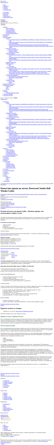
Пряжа (7, 38)
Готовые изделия (10, 80)
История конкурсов (11, 32)
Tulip (32, 72)
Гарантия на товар (10, 166)
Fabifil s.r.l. (19, 54)
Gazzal (28, 39)
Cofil (10, 61)
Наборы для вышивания (12, 75)
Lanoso (22, 42)
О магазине (6, 12)
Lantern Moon (12, 73)
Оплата (5, 90)
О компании (6, 380)
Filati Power (45, 54)
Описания (11, 66)
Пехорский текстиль (30, 44)
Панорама (18, 73)
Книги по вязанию (13, 49)
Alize (10, 39)
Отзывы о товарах (7, 383)
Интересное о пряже (8, 85)
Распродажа (6, 34)
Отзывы (24, 207)
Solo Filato (11, 43)
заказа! (31, 311)
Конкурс (5, 27)
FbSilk (32, 57)
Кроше (10, 79)
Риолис (13, 77)
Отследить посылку (8, 95)
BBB (25, 39)
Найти (15, 97)
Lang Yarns (17, 42)
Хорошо (2, 443)
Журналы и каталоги (11, 48)
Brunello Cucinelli (34, 54)
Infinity (38, 39)
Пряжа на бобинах (10, 53)
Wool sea (11, 44)
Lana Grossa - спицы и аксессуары (23, 72)
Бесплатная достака (11, 167)
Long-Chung (27, 42)
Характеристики (10, 207)
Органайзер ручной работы (27, 68)
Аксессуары (12, 81)
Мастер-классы (9, 63)
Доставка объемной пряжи (12, 92)
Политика (5, 387)
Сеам (47, 44)
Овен (10, 77)
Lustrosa (49, 57)
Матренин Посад (13, 76)
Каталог (6, 183)
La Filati (48, 39)
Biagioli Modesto (13, 58)
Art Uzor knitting (13, 71)
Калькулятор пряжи (8, 17)
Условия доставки (10, 165)
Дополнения (27, 73)
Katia (41, 39)
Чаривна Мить (19, 77)
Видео (7, 89)
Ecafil (15, 54)
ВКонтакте (6, 6)
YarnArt (15, 44)
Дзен (4, 4)
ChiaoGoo (15, 70)
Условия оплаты (10, 164)
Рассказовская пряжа (40, 44)
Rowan (34, 42)
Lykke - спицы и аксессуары (23, 71)
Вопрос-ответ (6, 410)
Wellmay (16, 43)
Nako (31, 42)
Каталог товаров (7, 37)
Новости (8, 86)
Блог (7, 87)
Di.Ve (10, 60)
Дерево (7, 205)
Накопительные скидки (9, 84)
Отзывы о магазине (8, 382)
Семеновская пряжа (13, 46)
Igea (13, 60)
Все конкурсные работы (12, 33)
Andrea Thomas (15, 39)
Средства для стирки (40, 68)
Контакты (5, 14)
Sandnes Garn (43, 42)
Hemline (49, 68)
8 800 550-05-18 (4, 2)
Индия (12, 203)
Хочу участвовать (10, 29)
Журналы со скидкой (14, 52)
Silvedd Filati (17, 60)
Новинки (5, 36)
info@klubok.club (5, 416)
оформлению (26, 311)
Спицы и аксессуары (11, 67)
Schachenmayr (49, 42)
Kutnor (44, 39)
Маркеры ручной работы (15, 68)
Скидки (8, 162)
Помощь (5, 394)
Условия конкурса (10, 30)
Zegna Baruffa (33, 60)
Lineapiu (46, 60)
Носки (10, 82)
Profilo (22, 57)
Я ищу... (16, 22)
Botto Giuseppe (27, 57)
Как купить (6, 13)
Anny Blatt (21, 39)
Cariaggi (40, 54)
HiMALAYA (33, 39)
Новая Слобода (21, 76)
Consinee (11, 57)
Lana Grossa (12, 42)
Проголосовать (9, 28)
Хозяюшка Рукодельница (40, 46)
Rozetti (37, 42)
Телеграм (5, 8)
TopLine (50, 60)
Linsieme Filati (40, 60)
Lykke (9, 202)
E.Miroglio (11, 54)
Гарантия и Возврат (8, 94)
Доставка (5, 91)
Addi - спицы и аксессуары (37, 71)
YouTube (5, 7)
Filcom (23, 54)
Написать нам (6, 16)
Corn (31, 73)
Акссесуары (11, 204)
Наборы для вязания (11, 62)
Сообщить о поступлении (7, 199)
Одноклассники (7, 9)
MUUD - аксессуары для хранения (41, 73)
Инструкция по (19, 311)
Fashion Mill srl (16, 57)
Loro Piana (36, 57)
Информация (6, 404)
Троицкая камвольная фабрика (26, 46)
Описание (3, 207)
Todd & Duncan (43, 57)
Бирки (22, 73)
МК (10, 65)
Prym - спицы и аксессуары (40, 72)
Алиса (26, 76)
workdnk (11, 436)
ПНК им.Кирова (21, 44)
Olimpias (28, 54)
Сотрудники (6, 385)
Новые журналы (13, 51)
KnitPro (11, 70)
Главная (2, 183)
